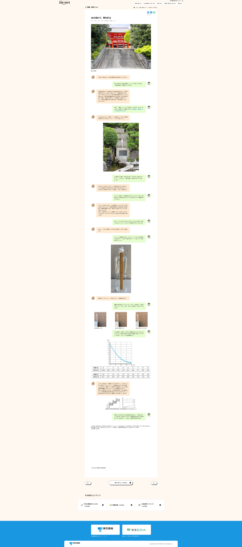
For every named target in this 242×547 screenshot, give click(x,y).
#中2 (95, 20)
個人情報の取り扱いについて (175, 0)
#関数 (112, 20)
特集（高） (180, 3)
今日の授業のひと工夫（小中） (149, 3)
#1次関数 (106, 20)
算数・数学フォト (138, 3)
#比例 (102, 20)
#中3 (98, 20)
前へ (88, 483)
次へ (154, 483)
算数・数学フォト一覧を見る (121, 482)
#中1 (92, 20)
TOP (137, 7)
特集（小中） (159, 3)
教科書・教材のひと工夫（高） (170, 3)
